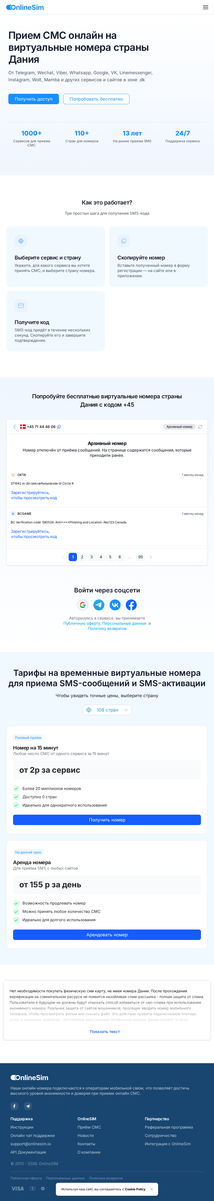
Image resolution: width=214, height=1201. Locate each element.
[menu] (205, 7)
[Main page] (25, 7)
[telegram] (98, 604)
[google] (82, 604)
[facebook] (131, 604)
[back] (15, 427)
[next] (150, 557)
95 (140, 556)
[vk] (115, 604)
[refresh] (200, 427)
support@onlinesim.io (30, 1143)
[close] (151, 1189)
